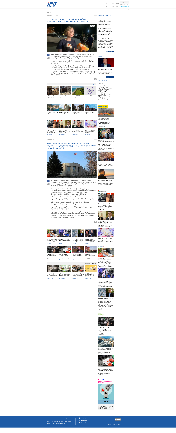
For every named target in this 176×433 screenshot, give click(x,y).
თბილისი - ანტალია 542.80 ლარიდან (52, 113)
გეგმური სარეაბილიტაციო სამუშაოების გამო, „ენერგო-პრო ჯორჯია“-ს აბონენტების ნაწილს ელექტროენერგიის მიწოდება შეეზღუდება (105, 31)
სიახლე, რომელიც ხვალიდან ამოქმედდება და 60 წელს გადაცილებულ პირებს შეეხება (90, 130)
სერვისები (63, 418)
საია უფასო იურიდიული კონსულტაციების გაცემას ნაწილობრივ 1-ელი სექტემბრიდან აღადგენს (104, 22)
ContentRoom (93, 263)
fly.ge (48, 117)
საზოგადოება (68, 9)
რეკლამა (69, 418)
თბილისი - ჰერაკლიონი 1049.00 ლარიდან (64, 113)
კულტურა (103, 9)
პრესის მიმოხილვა (103, 81)
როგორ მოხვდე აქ (91, 84)
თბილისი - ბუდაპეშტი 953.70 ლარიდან (77, 113)
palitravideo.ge (49, 134)
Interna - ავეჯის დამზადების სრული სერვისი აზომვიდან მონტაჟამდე (53, 274)
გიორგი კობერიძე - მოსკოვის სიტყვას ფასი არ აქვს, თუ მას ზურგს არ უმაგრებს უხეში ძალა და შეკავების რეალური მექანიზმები (105, 72)
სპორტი (92, 9)
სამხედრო (97, 9)
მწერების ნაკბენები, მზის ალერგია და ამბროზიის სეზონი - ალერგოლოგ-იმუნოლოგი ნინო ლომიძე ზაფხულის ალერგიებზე (65, 276)
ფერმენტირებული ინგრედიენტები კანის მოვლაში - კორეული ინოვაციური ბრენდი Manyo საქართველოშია (90, 276)
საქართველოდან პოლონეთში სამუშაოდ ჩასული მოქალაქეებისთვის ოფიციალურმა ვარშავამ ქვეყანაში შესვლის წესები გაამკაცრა (90, 258)
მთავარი (49, 9)
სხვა (48, 12)
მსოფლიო (75, 9)
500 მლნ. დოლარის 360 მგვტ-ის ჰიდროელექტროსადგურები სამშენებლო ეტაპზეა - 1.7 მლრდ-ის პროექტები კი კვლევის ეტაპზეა (106, 351)
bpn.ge (107, 1)
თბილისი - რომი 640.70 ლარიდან (90, 113)
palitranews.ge (74, 259)
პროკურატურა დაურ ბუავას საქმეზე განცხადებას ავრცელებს (77, 130)
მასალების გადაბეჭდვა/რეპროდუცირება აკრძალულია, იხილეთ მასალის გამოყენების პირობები (59, 422)
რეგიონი (81, 9)
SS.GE (49, 84)
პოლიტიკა (54, 9)
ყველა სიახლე (109, 51)
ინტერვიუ (100, 56)
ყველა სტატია (109, 77)
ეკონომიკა (86, 9)
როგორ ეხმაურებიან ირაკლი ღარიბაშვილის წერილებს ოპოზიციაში (77, 255)
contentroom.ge (50, 278)
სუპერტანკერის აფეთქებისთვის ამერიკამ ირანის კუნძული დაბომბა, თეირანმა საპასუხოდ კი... (106, 164)
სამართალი (61, 9)
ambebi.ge (49, 243)
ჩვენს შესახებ (55, 418)
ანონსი (108, 9)
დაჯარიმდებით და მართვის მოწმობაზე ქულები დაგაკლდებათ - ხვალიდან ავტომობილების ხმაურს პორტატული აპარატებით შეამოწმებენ (52, 258)
